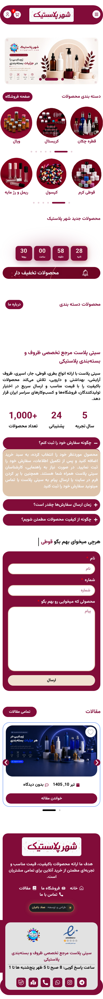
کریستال (52, 141)
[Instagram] (69, 982)
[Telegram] (82, 982)
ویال (16, 141)
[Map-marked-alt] (33, 982)
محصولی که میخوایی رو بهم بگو (67, 602)
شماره (89, 580)
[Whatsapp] (57, 982)
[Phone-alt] (45, 982)
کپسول (52, 192)
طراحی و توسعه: (49, 907)
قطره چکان (87, 141)
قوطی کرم (86, 192)
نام (92, 559)
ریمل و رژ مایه (16, 192)
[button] (62, 79)
